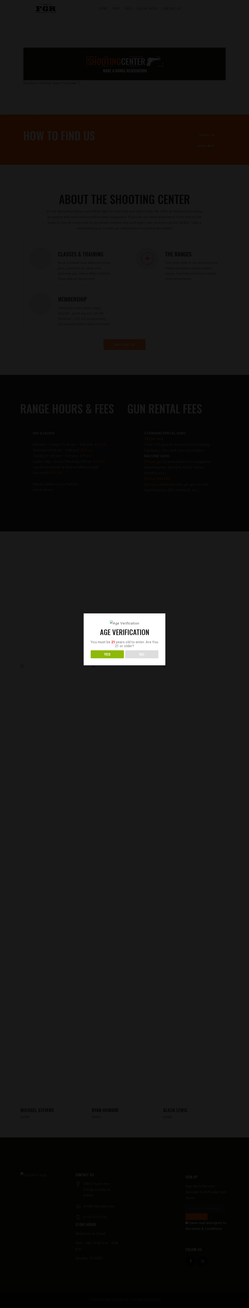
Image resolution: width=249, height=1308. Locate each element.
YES (107, 654)
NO (141, 654)
